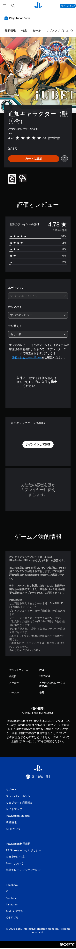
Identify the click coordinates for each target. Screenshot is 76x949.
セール (37, 30)
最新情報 (10, 30)
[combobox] (38, 295)
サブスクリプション (58, 30)
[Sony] (67, 947)
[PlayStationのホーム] (38, 5)
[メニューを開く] (4, 6)
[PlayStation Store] (18, 18)
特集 (24, 30)
